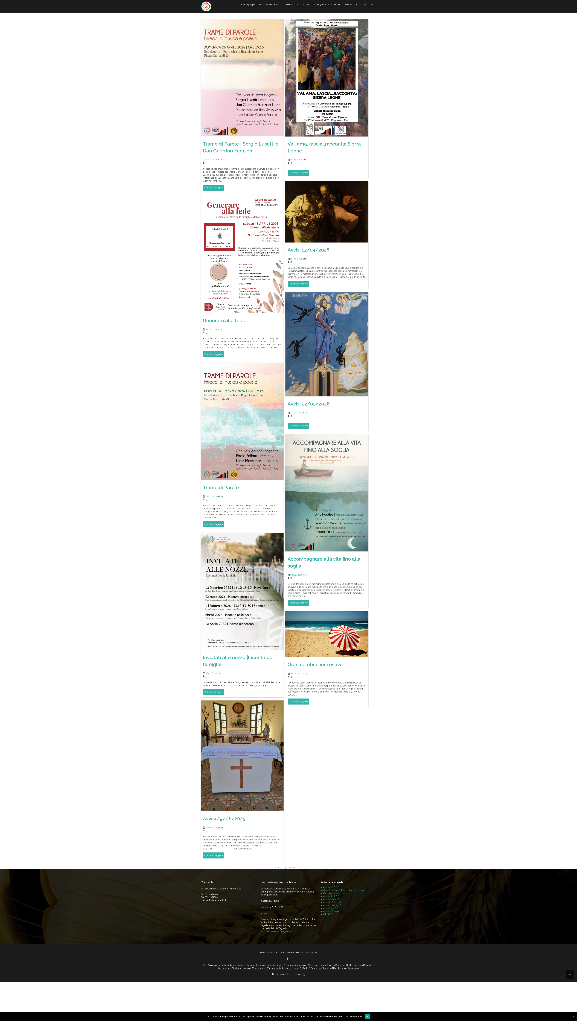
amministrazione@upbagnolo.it (276, 931)
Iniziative (303, 4)
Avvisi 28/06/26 (331, 896)
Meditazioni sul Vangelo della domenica (271, 968)
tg (222, 159)
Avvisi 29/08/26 (331, 887)
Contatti (240, 965)
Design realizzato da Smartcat (287, 974)
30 (286, 867)
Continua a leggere (213, 187)
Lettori (236, 968)
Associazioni (267, 4)
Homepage (248, 4)
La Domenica (224, 968)
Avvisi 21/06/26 (331, 899)
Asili (205, 965)
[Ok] (573, 1016)
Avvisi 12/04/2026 (309, 250)
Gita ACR (327, 914)
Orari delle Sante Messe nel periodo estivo (344, 890)
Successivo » (294, 867)
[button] (372, 5)
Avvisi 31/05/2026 (332, 905)
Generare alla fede (224, 320)
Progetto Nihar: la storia (334, 968)
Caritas (288, 4)
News (348, 4)
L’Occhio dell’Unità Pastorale (358, 965)
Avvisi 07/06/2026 (332, 902)
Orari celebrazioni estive (315, 664)
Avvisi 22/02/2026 (309, 404)
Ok (367, 1016)
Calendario (229, 965)
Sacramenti (353, 968)
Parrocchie (315, 968)
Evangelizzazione (325, 4)
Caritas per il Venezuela (334, 893)
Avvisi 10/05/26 (331, 911)
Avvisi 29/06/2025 (224, 818)
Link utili (246, 968)
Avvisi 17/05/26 (330, 908)
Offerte (304, 968)
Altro (359, 4)
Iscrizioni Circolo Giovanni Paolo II (325, 965)
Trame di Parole (221, 487)
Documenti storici (255, 965)
